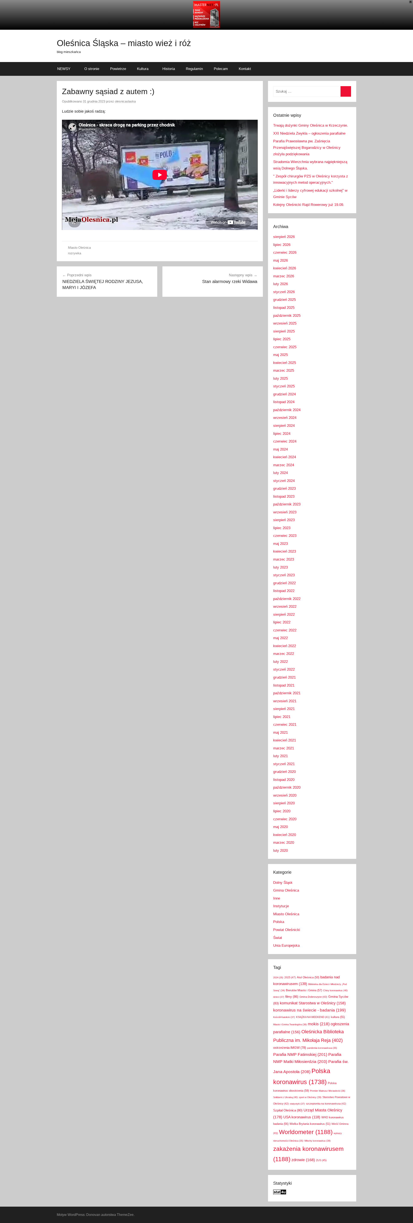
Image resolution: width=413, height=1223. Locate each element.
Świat (277, 938)
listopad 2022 (283, 591)
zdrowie (303, 1160)
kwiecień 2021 (284, 740)
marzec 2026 (283, 276)
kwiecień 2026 (284, 268)
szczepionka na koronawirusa (326, 1103)
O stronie (91, 69)
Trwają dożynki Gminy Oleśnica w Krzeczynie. (310, 125)
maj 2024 (280, 449)
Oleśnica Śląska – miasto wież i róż (124, 43)
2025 (290, 977)
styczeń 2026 (284, 292)
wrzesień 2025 (284, 323)
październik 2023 (287, 504)
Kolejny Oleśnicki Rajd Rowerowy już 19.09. (308, 205)
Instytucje (281, 906)
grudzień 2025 (284, 300)
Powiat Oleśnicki (286, 930)
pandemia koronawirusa (322, 1048)
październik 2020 (287, 787)
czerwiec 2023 (284, 536)
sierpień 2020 (284, 803)
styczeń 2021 (284, 764)
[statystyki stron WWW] (279, 1193)
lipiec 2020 (281, 811)
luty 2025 (280, 378)
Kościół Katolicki (284, 1017)
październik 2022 (287, 599)
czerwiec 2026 (284, 252)
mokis (319, 1023)
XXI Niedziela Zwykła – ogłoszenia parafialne (309, 133)
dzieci (278, 997)
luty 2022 (280, 662)
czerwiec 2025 (284, 347)
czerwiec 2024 (284, 441)
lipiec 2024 (281, 434)
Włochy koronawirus (317, 1140)
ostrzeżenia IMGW (289, 1047)
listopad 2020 (283, 780)
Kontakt (245, 69)
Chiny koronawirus (335, 990)
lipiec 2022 (281, 622)
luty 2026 (280, 284)
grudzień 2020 (284, 772)
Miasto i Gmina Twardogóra (290, 1024)
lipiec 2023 (281, 528)
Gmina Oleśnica (286, 890)
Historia (168, 69)
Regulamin (194, 69)
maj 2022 (280, 638)
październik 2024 (287, 410)
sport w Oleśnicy (310, 1097)
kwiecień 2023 (284, 551)
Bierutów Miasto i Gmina (304, 990)
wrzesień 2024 (284, 418)
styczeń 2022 (284, 669)
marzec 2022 (283, 654)
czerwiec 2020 (284, 819)
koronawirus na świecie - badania (309, 1010)
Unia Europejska (286, 945)
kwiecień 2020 (284, 835)
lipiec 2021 (281, 717)
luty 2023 (280, 567)
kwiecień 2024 (284, 457)
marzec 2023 (283, 559)
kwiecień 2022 (284, 646)
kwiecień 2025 (284, 363)
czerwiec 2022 (284, 630)
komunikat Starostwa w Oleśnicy (313, 1003)
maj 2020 (280, 827)
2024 (278, 977)
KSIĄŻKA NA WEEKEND (313, 1017)
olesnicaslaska (125, 101)
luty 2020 (280, 850)
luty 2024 (280, 473)
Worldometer (306, 1132)
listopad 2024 (283, 402)
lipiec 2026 (281, 245)
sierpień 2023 (284, 520)
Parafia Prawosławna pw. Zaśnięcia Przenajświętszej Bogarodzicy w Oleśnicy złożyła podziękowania (307, 147)
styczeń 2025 (284, 386)
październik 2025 (287, 316)
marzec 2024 (283, 465)
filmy (291, 996)
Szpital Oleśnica (287, 1110)
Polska (278, 922)
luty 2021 (280, 756)
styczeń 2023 (284, 575)
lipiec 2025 (281, 339)
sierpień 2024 (284, 426)
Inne (276, 898)
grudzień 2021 (284, 677)
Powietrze (118, 69)
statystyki (297, 1103)
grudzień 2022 (284, 583)
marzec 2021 (283, 748)
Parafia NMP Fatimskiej (300, 1054)
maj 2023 (280, 544)
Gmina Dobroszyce (313, 996)
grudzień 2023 (284, 488)
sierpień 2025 (284, 331)
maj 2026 (280, 260)
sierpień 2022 (284, 614)
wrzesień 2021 (284, 701)
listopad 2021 (283, 685)
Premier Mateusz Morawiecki (327, 1090)
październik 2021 (287, 693)
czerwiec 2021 (284, 725)
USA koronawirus (301, 1117)
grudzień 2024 (284, 394)
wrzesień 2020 (284, 795)
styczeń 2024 (284, 481)
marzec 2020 (283, 843)
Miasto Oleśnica (79, 247)
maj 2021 (280, 732)
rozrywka (74, 253)
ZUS (321, 1160)
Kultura (142, 69)
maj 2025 (280, 355)
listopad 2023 (283, 496)
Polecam (221, 69)
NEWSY (63, 69)
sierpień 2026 (284, 237)
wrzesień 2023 (284, 512)
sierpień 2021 (284, 709)
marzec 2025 (283, 370)
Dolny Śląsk (283, 883)
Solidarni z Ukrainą (285, 1097)
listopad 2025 (283, 308)
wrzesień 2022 (284, 607)
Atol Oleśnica (308, 977)
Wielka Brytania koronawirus (310, 1123)
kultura (338, 1017)
